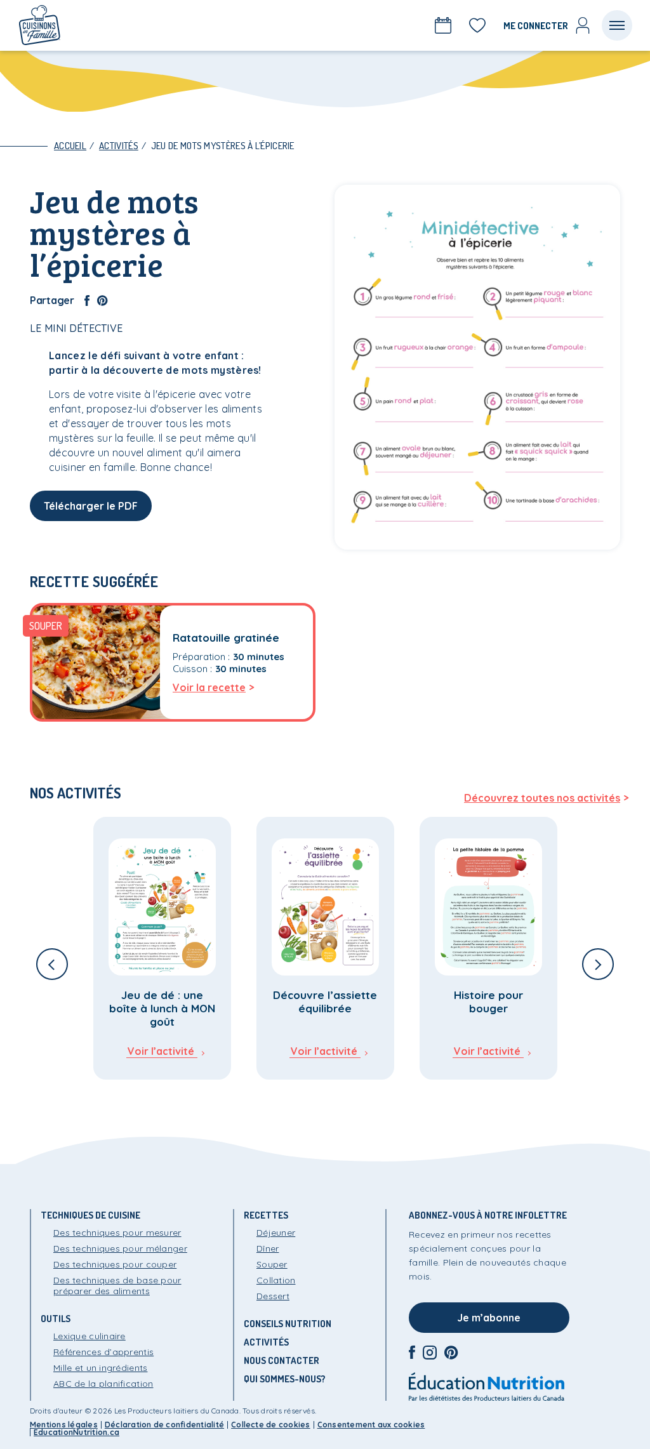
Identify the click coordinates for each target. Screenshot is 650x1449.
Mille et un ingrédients (100, 1367)
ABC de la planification (103, 1383)
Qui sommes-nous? (285, 1379)
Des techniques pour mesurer (117, 1232)
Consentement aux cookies (371, 1424)
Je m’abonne (489, 1317)
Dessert (272, 1296)
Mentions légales (64, 1424)
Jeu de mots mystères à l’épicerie (223, 146)
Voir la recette (209, 687)
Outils (55, 1319)
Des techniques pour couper (114, 1264)
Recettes (266, 1215)
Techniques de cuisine (90, 1215)
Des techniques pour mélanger (120, 1248)
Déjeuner (275, 1232)
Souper (272, 1264)
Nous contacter (281, 1360)
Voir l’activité (161, 1051)
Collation (276, 1280)
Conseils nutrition (287, 1324)
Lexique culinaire (89, 1336)
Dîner (267, 1248)
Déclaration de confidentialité (164, 1424)
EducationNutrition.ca (76, 1432)
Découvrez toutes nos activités (542, 797)
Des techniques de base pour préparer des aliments (117, 1285)
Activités (118, 146)
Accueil (70, 146)
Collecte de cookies (270, 1424)
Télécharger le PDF (91, 506)
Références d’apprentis (103, 1352)
